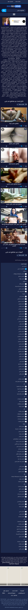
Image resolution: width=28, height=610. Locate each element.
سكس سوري (21, 339)
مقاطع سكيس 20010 (21, 83)
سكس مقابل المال (20, 454)
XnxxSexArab (12, 607)
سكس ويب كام (21, 291)
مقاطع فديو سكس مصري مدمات (9, 82)
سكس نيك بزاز (21, 459)
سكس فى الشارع (21, 529)
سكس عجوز (22, 401)
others (24, 271)
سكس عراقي (22, 346)
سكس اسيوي (21, 301)
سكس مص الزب (21, 451)
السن (25, 396)
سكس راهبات (21, 411)
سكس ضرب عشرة (20, 441)
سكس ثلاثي (22, 466)
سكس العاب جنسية (20, 429)
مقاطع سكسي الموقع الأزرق (12, 85)
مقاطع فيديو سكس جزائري (17, 76)
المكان (24, 519)
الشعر (25, 409)
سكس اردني (22, 296)
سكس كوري (22, 354)
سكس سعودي (21, 336)
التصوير (24, 281)
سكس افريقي (22, 304)
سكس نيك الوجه (21, 456)
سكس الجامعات (21, 521)
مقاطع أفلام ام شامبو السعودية (8, 88)
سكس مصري (21, 364)
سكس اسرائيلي (21, 299)
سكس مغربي (22, 366)
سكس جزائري (21, 329)
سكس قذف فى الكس (20, 444)
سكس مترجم (22, 516)
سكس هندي (22, 369)
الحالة (25, 376)
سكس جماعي (21, 469)
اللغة (25, 509)
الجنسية (24, 294)
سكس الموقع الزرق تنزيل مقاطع (16, 79)
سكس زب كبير (21, 391)
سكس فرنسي (21, 349)
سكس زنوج (22, 479)
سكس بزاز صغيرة (21, 386)
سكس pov (22, 284)
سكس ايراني (22, 314)
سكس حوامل (21, 379)
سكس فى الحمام (21, 526)
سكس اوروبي (22, 311)
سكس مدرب (22, 491)
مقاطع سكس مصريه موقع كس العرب (17, 65)
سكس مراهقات (21, 404)
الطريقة (24, 424)
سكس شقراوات (21, 414)
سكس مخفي (22, 289)
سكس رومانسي (21, 501)
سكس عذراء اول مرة (20, 381)
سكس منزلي (22, 536)
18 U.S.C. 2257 (14, 595)
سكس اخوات (22, 544)
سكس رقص (22, 436)
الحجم (25, 384)
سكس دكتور (22, 489)
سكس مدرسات (21, 494)
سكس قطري (21, 351)
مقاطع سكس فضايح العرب (8, 56)
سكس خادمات (21, 486)
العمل (25, 484)
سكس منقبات (21, 421)
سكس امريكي (21, 309)
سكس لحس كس (20, 446)
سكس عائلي (22, 549)
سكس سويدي (21, 341)
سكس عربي (22, 514)
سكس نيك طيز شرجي (20, 461)
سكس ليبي (22, 361)
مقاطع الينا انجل (16, 78)
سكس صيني (22, 344)
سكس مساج (21, 449)
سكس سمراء (21, 481)
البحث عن (24, 266)
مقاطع (18, 58)
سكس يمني (22, 374)
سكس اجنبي (22, 511)
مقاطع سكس (17, 90)
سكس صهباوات (21, 416)
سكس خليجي (22, 331)
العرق (25, 474)
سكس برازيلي (22, 321)
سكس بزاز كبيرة (21, 389)
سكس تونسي (21, 326)
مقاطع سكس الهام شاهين (12, 72)
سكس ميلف (22, 406)
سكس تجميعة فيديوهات (19, 274)
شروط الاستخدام (11, 593)
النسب (24, 539)
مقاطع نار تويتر (6, 93)
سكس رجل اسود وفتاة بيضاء (18, 476)
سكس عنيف (22, 506)
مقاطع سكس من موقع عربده (19, 89)
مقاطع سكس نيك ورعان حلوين (9, 64)
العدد (25, 464)
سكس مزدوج (22, 471)
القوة (25, 499)
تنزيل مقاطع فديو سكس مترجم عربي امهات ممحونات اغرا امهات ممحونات (14, 86)
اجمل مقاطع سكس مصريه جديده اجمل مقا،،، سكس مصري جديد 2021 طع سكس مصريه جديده (14, 63)
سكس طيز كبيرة (21, 394)
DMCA (3, 593)
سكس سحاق (21, 276)
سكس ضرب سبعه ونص (19, 439)
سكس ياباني (22, 371)
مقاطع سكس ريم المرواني (22, 75)
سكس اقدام (22, 426)
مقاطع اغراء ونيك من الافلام (8, 83)
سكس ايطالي (21, 316)
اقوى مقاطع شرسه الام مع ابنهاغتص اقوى (16, 95)
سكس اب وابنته (21, 541)
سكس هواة (22, 279)
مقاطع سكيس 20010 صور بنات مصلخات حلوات (16, 71)
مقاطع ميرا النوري (18, 49)
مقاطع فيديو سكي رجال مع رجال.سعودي (12, 74)
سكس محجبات (21, 419)
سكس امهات (21, 546)
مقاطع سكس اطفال (14, 92)
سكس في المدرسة (20, 534)
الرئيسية (22, 590)
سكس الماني (22, 306)
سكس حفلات (21, 524)
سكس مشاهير (21, 496)
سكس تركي (22, 324)
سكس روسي (22, 334)
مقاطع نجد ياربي (21, 269)
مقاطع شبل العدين (9, 96)
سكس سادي (22, 504)
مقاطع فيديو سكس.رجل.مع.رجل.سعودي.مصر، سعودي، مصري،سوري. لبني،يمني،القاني (15, 60)
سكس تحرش (21, 431)
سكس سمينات (21, 399)
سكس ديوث (22, 434)
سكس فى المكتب (20, 531)
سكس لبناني (22, 359)
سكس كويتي (22, 356)
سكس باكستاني (21, 319)
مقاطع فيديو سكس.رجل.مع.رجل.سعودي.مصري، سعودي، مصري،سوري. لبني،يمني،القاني (14, 33)
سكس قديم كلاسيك (20, 286)
